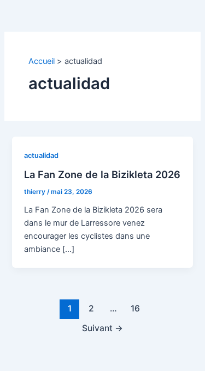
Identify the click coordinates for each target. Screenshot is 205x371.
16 (135, 308)
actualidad (41, 155)
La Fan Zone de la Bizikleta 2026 (102, 174)
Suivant (102, 328)
